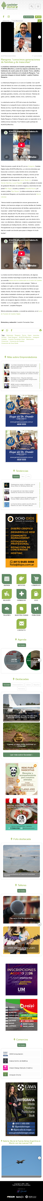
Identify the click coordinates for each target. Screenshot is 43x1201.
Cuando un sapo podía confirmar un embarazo (21, 745)
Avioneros (21, 689)
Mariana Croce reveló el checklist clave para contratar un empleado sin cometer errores (25, 372)
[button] (39, 37)
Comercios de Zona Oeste (10, 343)
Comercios (5, 341)
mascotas (36, 335)
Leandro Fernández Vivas (16, 339)
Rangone (17, 335)
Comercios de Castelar (17, 341)
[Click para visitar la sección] (7, 579)
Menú (38, 6)
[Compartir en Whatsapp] (7, 331)
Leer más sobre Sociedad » (21, 755)
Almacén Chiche (15, 1075)
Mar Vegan (8, 188)
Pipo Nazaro (15, 191)
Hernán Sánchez (6, 183)
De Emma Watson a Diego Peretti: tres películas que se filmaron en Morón (21, 717)
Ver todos (21, 645)
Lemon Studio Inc (25, 180)
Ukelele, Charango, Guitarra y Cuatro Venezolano (21, 948)
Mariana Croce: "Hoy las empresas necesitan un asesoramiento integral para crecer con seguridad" (24, 379)
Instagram (31, 166)
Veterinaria (9, 335)
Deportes (37, 685)
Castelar (4, 339)
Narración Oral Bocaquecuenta (21, 918)
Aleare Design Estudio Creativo (20, 1068)
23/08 (14, 660)
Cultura (28, 685)
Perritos (4, 337)
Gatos (30, 335)
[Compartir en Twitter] (3, 331)
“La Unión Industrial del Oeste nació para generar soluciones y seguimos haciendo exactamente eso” (24, 366)
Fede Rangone (12, 337)
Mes (23, 476)
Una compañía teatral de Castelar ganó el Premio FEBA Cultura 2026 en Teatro (24, 498)
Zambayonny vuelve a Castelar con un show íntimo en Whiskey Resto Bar (23, 485)
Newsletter (6, 20)
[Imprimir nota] (40, 331)
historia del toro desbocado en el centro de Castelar (25, 280)
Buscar (31, 6)
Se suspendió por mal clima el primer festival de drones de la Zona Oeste (22, 491)
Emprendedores (18, 685)
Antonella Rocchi (30, 188)
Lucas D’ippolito (17, 183)
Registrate (29, 17)
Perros (24, 335)
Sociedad (7, 685)
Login (39, 17)
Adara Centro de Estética (18, 1061)
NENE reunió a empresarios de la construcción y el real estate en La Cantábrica (21, 385)
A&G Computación (16, 1054)
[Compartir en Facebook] (11, 331)
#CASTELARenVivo (25, 337)
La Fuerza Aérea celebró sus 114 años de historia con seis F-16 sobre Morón (23, 504)
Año (28, 476)
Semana (16, 476)
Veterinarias (30, 339)
